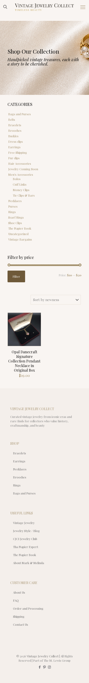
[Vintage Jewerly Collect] (44, 7)
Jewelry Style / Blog (26, 531)
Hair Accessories (19, 163)
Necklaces (15, 201)
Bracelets (14, 125)
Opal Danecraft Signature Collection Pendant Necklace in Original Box (24, 361)
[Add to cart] (36, 318)
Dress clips (15, 141)
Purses (13, 206)
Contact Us (20, 624)
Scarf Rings (16, 217)
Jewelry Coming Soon (23, 169)
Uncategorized (18, 234)
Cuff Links (19, 184)
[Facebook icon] (40, 667)
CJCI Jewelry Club (25, 539)
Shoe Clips (15, 223)
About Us (19, 592)
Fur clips (14, 158)
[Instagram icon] (49, 667)
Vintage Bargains (20, 239)
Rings (12, 212)
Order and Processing (28, 608)
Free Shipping (17, 152)
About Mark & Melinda (28, 563)
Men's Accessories (20, 174)
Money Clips (21, 190)
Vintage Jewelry (24, 523)
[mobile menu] (83, 7)
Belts (11, 119)
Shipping (18, 616)
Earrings (14, 147)
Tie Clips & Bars (24, 195)
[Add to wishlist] (36, 331)
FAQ (16, 600)
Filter (16, 276)
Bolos (17, 179)
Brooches (14, 130)
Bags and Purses (19, 114)
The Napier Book (19, 228)
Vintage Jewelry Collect (42, 656)
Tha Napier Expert (25, 547)
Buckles (13, 136)
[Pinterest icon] (44, 667)
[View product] (36, 325)
